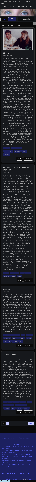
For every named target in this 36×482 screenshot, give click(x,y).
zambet (20, 408)
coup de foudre (8, 151)
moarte (28, 273)
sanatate (24, 405)
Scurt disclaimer (25, 473)
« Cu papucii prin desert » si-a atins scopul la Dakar (17, 448)
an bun (16, 401)
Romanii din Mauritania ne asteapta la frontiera (16, 465)
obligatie (6, 276)
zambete (26, 408)
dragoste (17, 151)
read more (28, 158)
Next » (31, 423)
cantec (17, 335)
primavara (7, 341)
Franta (6, 405)
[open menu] (12, 19)
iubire (22, 273)
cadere (6, 273)
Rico (30, 479)
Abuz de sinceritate (24, 438)
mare (17, 405)
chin (12, 273)
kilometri (15, 338)
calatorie (23, 401)
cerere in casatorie (16, 148)
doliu (17, 273)
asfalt (11, 335)
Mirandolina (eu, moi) (8, 473)
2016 (10, 401)
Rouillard (6, 154)
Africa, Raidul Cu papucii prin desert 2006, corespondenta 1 (17, 452)
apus (5, 335)
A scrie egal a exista (8, 438)
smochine (6, 408)
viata (19, 276)
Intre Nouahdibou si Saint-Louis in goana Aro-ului (17, 462)
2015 (5, 401)
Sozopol (14, 341)
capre (29, 401)
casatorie (6, 148)
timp (21, 341)
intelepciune (7, 338)
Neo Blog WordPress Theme (13, 479)
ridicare (13, 276)
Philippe (24, 151)
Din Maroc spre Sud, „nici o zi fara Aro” (16, 455)
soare (13, 408)
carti (23, 335)
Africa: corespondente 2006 (10, 445)
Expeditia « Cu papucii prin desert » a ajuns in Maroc (17, 458)
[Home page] (4, 19)
